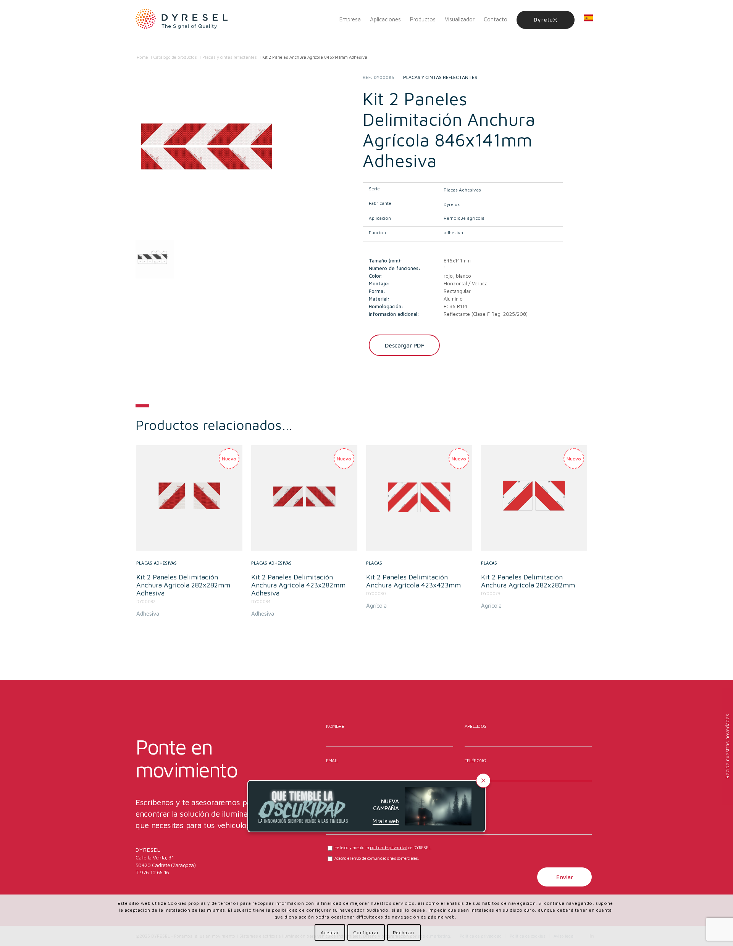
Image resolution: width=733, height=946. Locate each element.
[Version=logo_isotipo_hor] (182, 19)
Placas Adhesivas (462, 190)
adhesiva (453, 232)
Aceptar (330, 932)
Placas (374, 562)
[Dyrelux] (545, 19)
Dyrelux (452, 204)
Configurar (366, 932)
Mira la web (386, 821)
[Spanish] (588, 19)
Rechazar (404, 932)
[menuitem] (350, 19)
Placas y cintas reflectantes (440, 77)
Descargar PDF (404, 345)
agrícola (376, 605)
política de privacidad (388, 847)
